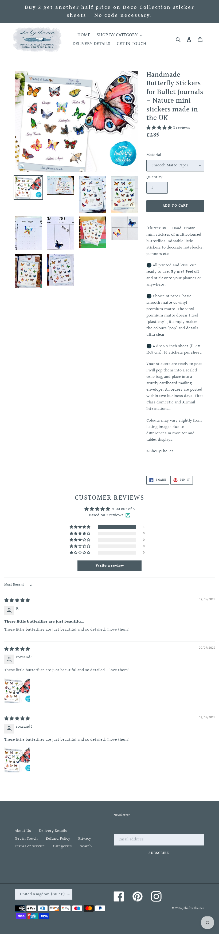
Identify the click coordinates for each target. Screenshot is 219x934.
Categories (62, 846)
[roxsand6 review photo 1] (17, 690)
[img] (17, 600)
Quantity (154, 177)
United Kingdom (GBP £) (42, 894)
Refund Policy (58, 838)
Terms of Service (30, 846)
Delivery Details (53, 831)
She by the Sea (193, 908)
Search (86, 846)
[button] (159, 128)
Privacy (84, 838)
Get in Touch (26, 838)
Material (153, 155)
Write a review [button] (109, 565)
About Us (23, 831)
